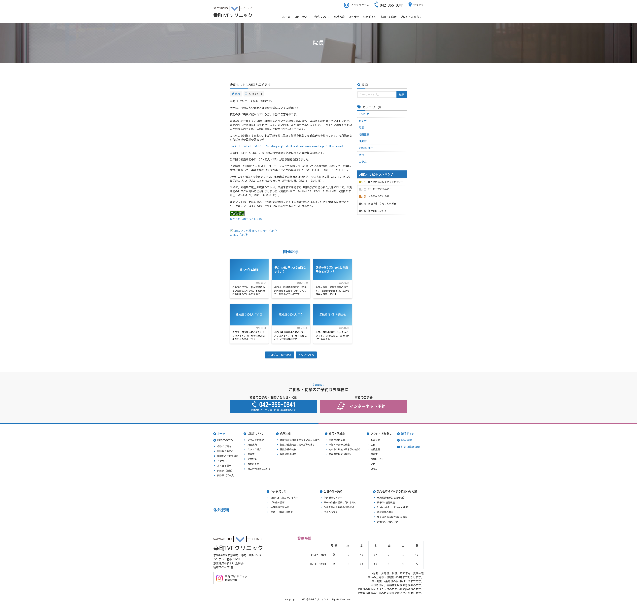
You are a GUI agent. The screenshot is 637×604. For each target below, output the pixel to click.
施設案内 (252, 445)
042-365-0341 (392, 5)
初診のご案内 (224, 446)
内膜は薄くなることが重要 (382, 203)
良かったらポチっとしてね (246, 218)
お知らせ (364, 114)
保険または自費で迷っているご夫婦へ (299, 440)
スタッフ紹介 (254, 449)
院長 (237, 94)
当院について (322, 16)
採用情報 (406, 440)
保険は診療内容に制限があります (297, 445)
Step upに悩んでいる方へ (284, 498)
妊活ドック (370, 16)
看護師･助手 (366, 148)
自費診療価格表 (337, 440)
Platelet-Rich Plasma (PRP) (393, 507)
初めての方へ (302, 16)
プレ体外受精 (277, 502)
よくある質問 (224, 466)
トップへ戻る (306, 354)
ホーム (286, 16)
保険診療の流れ (288, 449)
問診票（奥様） (225, 471)
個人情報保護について (259, 469)
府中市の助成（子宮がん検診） (345, 449)
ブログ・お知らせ (411, 16)
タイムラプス (331, 512)
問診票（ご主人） (226, 475)
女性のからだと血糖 (378, 196)
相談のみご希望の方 (227, 456)
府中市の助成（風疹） (340, 454)
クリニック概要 (256, 440)
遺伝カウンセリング (387, 522)
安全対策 (252, 459)
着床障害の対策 (385, 512)
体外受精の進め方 (280, 507)
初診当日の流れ (225, 451)
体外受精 (354, 16)
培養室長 (364, 134)
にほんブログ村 (239, 234)
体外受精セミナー (333, 498)
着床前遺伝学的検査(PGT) (390, 498)
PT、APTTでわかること (380, 189)
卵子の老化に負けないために (392, 517)
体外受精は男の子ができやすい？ (385, 182)
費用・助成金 (388, 16)
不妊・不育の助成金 (339, 445)
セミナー (364, 121)
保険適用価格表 (288, 454)
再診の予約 (253, 464)
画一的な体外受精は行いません (340, 502)
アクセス (418, 5)
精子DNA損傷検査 (386, 502)
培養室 (363, 141)
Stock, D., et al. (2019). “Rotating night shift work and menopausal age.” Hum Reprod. (287, 146)
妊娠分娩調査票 (410, 446)
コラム (363, 161)
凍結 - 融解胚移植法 (282, 512)
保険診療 (339, 16)
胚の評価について (377, 211)
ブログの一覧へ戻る (280, 354)
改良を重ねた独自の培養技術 (339, 507)
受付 (361, 155)
